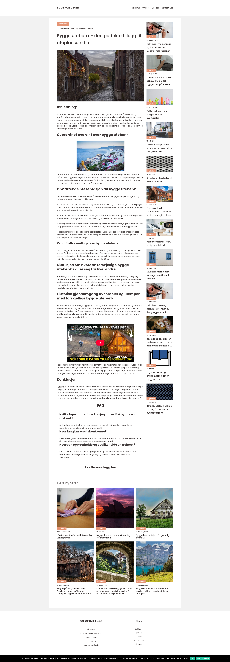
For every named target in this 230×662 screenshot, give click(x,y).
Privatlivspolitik (203, 658)
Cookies (155, 7)
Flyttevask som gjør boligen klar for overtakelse (157, 114)
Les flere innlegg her (100, 467)
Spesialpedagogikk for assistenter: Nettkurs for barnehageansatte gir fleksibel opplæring (160, 342)
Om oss (145, 7)
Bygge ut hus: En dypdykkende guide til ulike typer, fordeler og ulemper (152, 591)
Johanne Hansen (86, 29)
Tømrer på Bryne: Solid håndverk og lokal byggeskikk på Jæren (159, 81)
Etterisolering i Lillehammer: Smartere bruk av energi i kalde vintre (159, 212)
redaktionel (63, 24)
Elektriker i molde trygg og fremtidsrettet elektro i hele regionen (159, 47)
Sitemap (139, 644)
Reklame (136, 7)
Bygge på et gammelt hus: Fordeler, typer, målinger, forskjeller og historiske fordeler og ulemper (74, 591)
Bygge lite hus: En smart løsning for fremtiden (113, 536)
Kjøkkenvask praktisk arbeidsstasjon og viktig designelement (159, 148)
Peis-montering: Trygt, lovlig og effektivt (159, 243)
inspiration (151, 37)
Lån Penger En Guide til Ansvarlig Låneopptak (74, 536)
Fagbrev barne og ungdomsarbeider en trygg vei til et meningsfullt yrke (158, 376)
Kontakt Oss (167, 7)
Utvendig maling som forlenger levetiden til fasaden (158, 275)
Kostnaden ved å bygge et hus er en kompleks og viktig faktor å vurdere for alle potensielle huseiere (114, 591)
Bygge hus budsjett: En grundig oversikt (152, 536)
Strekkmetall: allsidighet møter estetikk (159, 180)
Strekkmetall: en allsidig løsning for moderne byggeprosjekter (159, 409)
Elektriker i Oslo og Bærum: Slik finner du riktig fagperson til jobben (158, 309)
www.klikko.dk (93, 645)
